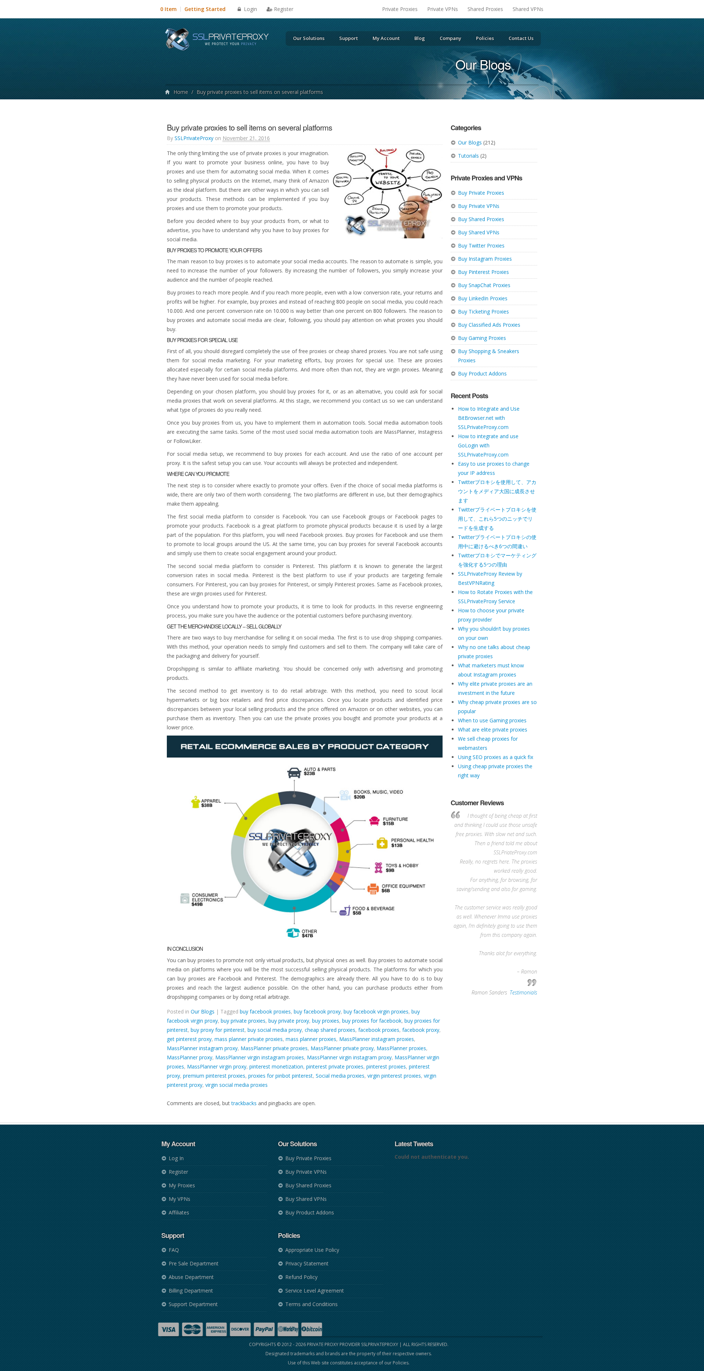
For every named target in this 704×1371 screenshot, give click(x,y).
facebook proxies (378, 1029)
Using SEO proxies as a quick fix (495, 757)
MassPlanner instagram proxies (376, 1038)
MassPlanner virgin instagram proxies (259, 1057)
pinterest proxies (386, 1066)
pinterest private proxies (334, 1066)
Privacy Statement (307, 1263)
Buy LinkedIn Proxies (482, 298)
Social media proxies (340, 1075)
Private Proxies (400, 9)
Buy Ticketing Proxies (483, 311)
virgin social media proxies (236, 1084)
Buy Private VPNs (478, 205)
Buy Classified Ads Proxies (489, 324)
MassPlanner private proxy (342, 1048)
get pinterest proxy (189, 1038)
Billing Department (191, 1290)
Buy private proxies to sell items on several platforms (249, 127)
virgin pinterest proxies (394, 1075)
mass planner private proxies (248, 1038)
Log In (176, 1158)
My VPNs (179, 1198)
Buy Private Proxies (481, 192)
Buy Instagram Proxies (485, 258)
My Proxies (182, 1185)
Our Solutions (308, 38)
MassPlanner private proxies (274, 1048)
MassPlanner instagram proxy (202, 1048)
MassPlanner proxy (189, 1057)
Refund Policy (301, 1276)
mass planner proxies (311, 1038)
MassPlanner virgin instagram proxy (349, 1057)
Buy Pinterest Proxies (483, 271)
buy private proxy (288, 1020)
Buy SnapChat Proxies (484, 285)
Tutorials (468, 155)
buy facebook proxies (265, 1011)
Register (283, 9)
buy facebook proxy (317, 1011)
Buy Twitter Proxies (481, 245)
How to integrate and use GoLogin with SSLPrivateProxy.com (488, 445)
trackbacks (244, 1103)
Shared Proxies (485, 9)
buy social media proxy (274, 1029)
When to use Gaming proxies (492, 720)
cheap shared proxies (330, 1029)
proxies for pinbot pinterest (280, 1075)
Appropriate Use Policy (312, 1249)
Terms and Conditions (311, 1304)
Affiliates (179, 1212)
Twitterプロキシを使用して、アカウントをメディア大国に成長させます (497, 491)
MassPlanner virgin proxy (216, 1066)
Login (249, 9)
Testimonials (523, 992)
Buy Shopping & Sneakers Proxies (488, 356)
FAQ (174, 1249)
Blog (419, 38)
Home (180, 91)
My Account (386, 38)
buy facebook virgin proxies (376, 1011)
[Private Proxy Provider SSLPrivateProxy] (220, 40)
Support (348, 38)
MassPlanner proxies (401, 1048)
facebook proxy (420, 1029)
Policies (485, 38)
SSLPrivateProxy (194, 138)
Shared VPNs (528, 9)
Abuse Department (191, 1276)
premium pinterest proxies (214, 1075)
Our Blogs (470, 142)
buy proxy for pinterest (218, 1029)
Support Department (193, 1304)
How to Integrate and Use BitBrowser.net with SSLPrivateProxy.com (489, 417)
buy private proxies (243, 1020)
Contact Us (521, 38)
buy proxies (325, 1020)
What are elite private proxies (492, 729)
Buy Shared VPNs (478, 232)
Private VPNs (442, 9)
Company (450, 38)
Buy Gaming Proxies (482, 337)
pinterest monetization (276, 1066)
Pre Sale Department (194, 1263)
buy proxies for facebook (372, 1020)
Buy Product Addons (482, 373)
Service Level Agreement (314, 1290)
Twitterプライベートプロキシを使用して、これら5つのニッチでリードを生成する (497, 518)
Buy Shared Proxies (481, 219)
